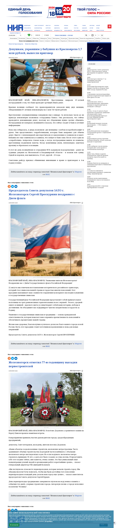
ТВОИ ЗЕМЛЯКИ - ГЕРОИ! (64, 35)
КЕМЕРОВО (85, 30)
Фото (49, 38)
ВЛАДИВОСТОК (58, 30)
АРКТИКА (92, 25)
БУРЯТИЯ (48, 28)
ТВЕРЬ (75, 25)
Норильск (64, 41)
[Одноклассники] (98, 35)
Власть (29, 38)
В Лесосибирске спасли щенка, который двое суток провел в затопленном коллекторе (97, 147)
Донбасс (98, 38)
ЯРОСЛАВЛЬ (77, 30)
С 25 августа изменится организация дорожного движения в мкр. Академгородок (99, 172)
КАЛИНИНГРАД (38, 28)
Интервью (56, 38)
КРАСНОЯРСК (27, 28)
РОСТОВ (76, 28)
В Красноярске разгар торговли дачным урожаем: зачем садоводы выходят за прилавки (99, 140)
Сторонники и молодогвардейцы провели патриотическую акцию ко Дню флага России (99, 95)
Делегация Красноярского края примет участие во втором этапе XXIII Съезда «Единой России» (98, 88)
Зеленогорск (83, 41)
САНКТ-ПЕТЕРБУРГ (39, 25)
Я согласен (14, 525)
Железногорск (73, 41)
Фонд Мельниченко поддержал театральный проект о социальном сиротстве (99, 132)
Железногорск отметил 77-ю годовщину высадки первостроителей (96, 80)
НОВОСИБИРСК (68, 30)
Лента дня (105, 38)
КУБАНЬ (66, 25)
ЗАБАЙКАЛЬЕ (49, 30)
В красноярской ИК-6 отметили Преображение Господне (97, 186)
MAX (47, 174)
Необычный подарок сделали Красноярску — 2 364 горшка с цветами (97, 125)
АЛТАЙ (91, 28)
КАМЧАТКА (57, 28)
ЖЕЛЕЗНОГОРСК (28, 30)
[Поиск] (86, 35)
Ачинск (47, 41)
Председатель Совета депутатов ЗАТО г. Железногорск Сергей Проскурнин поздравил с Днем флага (98, 72)
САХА (91, 30)
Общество (36, 38)
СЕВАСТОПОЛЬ (100, 30)
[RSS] (89, 35)
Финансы (43, 38)
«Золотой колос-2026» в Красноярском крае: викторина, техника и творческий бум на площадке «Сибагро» (97, 104)
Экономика (13, 38)
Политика (22, 38)
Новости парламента (87, 38)
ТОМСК (84, 25)
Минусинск (55, 41)
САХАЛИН (56, 25)
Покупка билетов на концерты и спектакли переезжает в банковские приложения (99, 164)
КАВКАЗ (66, 28)
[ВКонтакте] (95, 35)
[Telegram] (102, 35)
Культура (64, 38)
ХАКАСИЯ (84, 28)
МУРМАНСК (37, 30)
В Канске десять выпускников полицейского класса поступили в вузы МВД (98, 180)
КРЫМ (97, 28)
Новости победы (94, 41)
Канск (42, 41)
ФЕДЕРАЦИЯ (27, 25)
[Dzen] (92, 35)
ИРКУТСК (48, 25)
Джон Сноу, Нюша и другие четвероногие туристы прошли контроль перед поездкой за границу (97, 156)
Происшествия (73, 38)
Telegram (78, 172)
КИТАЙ (98, 25)
